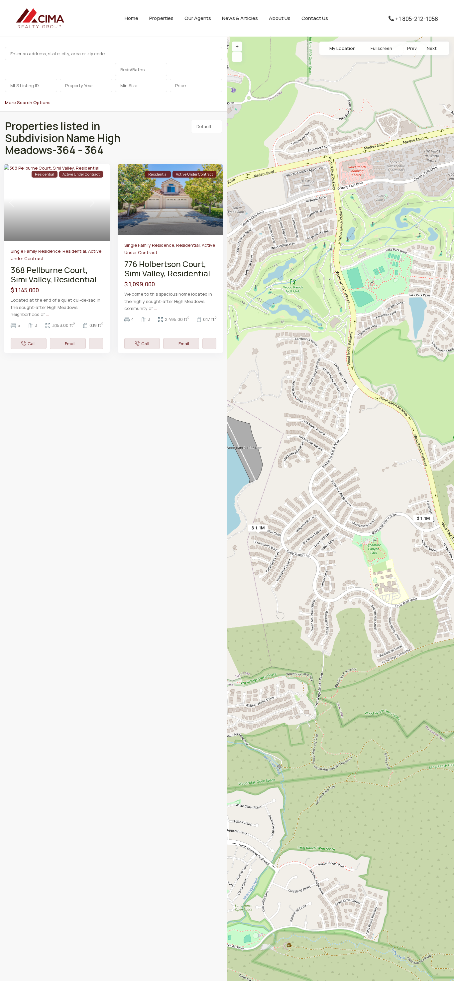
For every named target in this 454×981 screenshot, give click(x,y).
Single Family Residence (35, 251)
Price (180, 85)
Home (131, 18)
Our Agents (197, 18)
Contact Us (314, 18)
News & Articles (240, 18)
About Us (279, 18)
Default (204, 126)
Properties (161, 18)
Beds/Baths (132, 69)
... (47, 314)
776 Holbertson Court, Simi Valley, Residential (167, 268)
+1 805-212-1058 (416, 19)
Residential (74, 251)
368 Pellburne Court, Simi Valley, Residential (53, 274)
